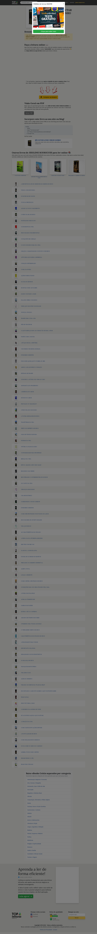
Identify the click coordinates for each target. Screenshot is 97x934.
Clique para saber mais (48, 31)
